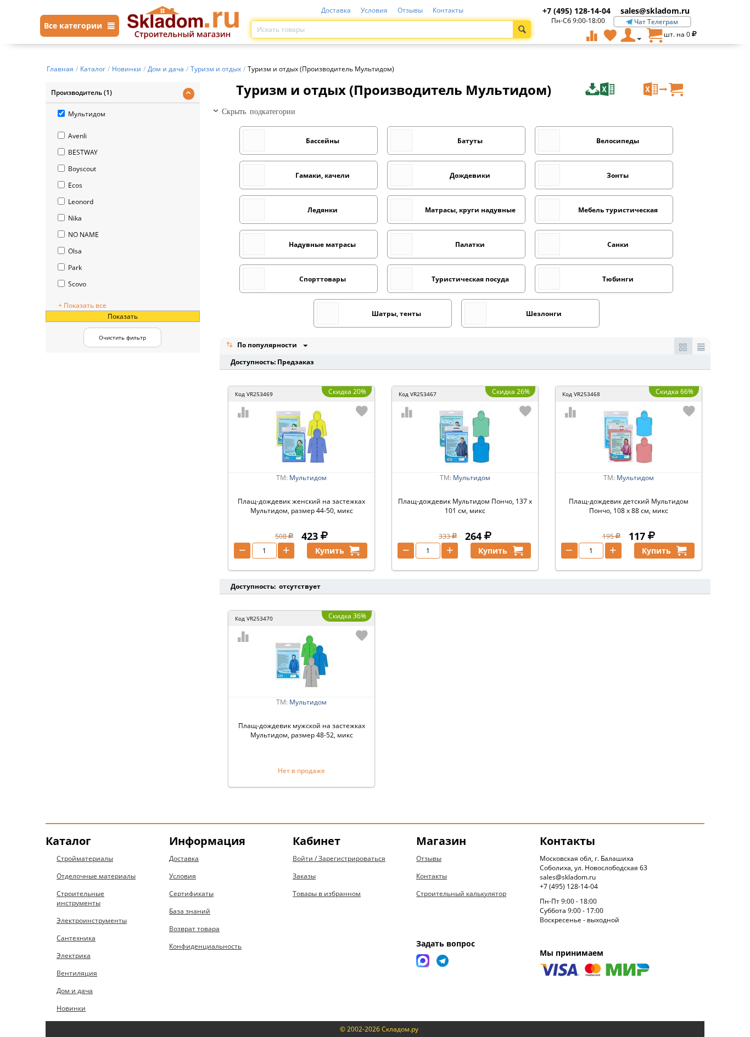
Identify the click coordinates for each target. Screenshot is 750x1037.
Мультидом (86, 114)
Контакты (448, 10)
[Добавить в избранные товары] (362, 411)
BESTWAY (83, 152)
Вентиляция (77, 973)
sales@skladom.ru (655, 10)
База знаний (189, 911)
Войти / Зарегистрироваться (339, 858)
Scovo (77, 284)
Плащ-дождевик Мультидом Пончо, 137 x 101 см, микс (465, 506)
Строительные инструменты (80, 898)
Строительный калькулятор (461, 893)
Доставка (336, 10)
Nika (75, 218)
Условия (374, 10)
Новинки (71, 1008)
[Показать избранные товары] (610, 35)
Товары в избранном (327, 893)
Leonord (80, 201)
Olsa (75, 251)
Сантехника (76, 938)
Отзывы (410, 10)
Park (75, 267)
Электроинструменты (92, 920)
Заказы (304, 876)
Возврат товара (194, 928)
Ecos (75, 185)
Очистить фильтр (122, 337)
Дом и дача (75, 990)
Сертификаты (191, 893)
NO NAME (83, 234)
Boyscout (82, 168)
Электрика (74, 955)
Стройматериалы (85, 858)
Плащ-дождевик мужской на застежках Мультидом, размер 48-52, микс (301, 730)
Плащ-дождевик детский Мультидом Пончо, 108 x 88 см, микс (629, 506)
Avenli (77, 135)
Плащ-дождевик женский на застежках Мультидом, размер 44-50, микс (301, 506)
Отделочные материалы (96, 876)
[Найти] (522, 29)
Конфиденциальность (205, 946)
